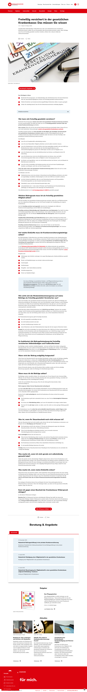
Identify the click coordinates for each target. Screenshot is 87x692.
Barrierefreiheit (61, 690)
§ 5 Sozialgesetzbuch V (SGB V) (40, 190)
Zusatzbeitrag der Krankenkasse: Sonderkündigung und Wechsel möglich (64, 640)
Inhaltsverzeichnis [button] (23, 111)
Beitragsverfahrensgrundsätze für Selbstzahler (34, 246)
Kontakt (44, 690)
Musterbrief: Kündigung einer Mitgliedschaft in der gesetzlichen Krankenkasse (41, 557)
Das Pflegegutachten (50, 594)
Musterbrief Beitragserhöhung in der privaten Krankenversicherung (38, 542)
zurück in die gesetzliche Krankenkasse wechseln (50, 129)
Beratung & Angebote (25, 88)
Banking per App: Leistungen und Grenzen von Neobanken (22, 638)
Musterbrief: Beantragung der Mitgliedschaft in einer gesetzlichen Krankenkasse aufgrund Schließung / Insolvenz (42, 570)
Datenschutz (52, 690)
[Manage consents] (84, 689)
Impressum (37, 690)
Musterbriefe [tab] (14, 532)
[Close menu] (17, 672)
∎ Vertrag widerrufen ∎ (72, 690)
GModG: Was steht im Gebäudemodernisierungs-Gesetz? (42, 639)
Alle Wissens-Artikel (42, 509)
